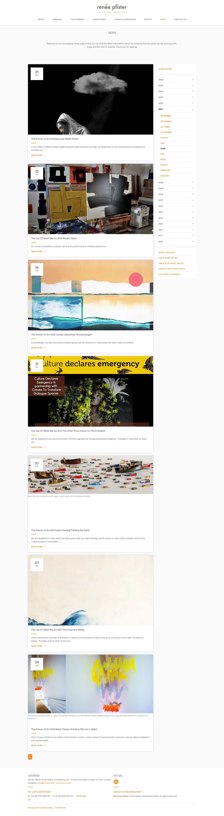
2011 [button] (160, 235)
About (41, 19)
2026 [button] (160, 80)
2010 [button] (160, 241)
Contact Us (180, 19)
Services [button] (57, 19)
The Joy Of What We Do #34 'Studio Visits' (54, 238)
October (165, 127)
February (165, 170)
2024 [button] (160, 91)
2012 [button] (160, 230)
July (162, 143)
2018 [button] (160, 194)
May (162, 154)
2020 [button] (160, 182)
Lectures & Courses (169, 274)
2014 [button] (160, 218)
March (163, 165)
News (163, 19)
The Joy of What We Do (171, 263)
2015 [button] (160, 212)
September (166, 132)
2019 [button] (160, 188)
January (164, 176)
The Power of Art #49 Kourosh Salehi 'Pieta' (55, 139)
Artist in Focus (166, 252)
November (165, 121)
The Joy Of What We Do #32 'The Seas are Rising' (57, 630)
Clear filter (165, 69)
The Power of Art (168, 258)
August (164, 138)
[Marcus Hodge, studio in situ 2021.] (90, 199)
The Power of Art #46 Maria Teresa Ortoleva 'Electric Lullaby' (64, 729)
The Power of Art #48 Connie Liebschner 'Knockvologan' (61, 334)
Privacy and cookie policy (40, 808)
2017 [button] (160, 200)
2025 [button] (160, 85)
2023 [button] (160, 97)
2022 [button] (160, 103)
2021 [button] (160, 109)
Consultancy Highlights (171, 269)
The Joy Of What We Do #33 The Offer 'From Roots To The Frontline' (68, 431)
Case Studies (99, 19)
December (165, 116)
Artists (148, 19)
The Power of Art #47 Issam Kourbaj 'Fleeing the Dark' (60, 530)
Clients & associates (125, 19)
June (162, 148)
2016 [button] (160, 206)
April (163, 159)
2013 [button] (160, 224)
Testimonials (77, 19)
